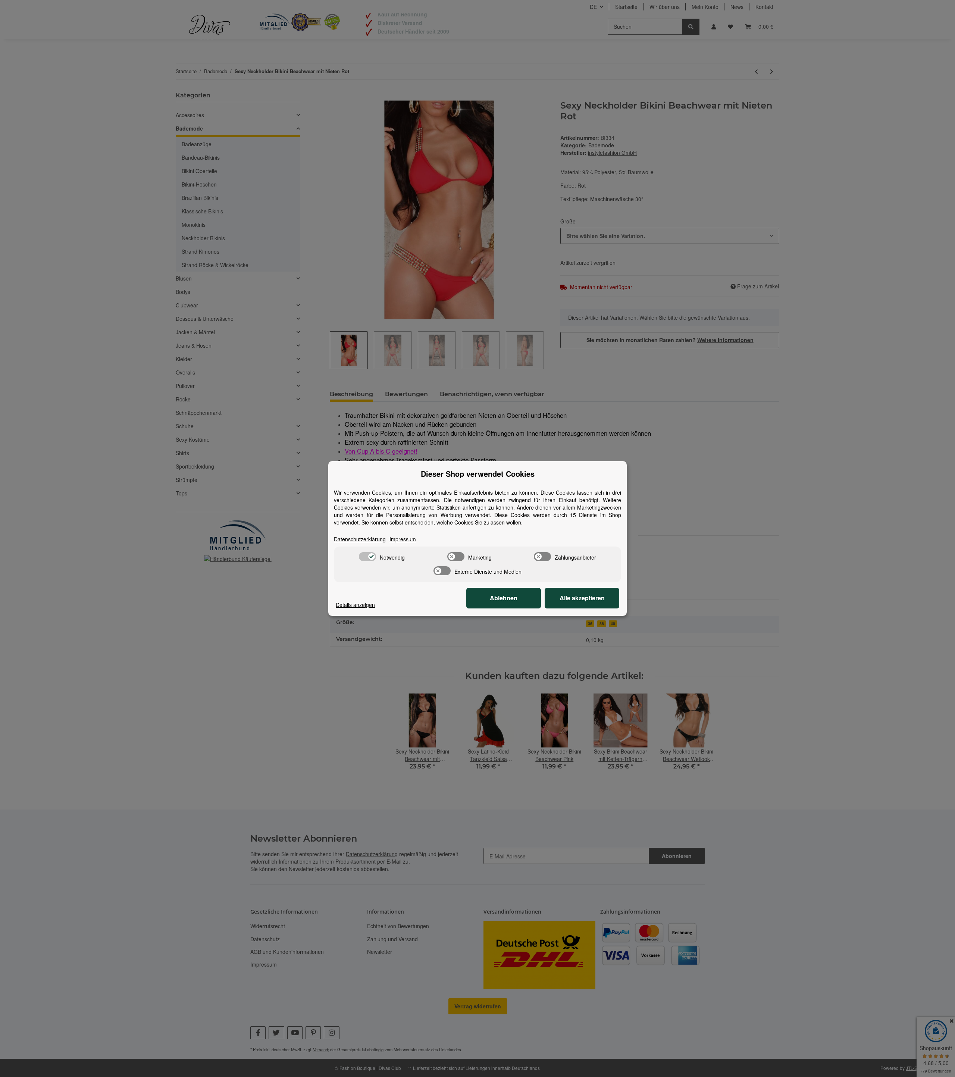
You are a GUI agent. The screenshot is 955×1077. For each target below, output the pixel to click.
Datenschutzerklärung (360, 539)
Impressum (402, 539)
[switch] (367, 556)
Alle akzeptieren (582, 598)
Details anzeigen (355, 604)
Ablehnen (503, 598)
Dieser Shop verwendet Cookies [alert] (478, 474)
